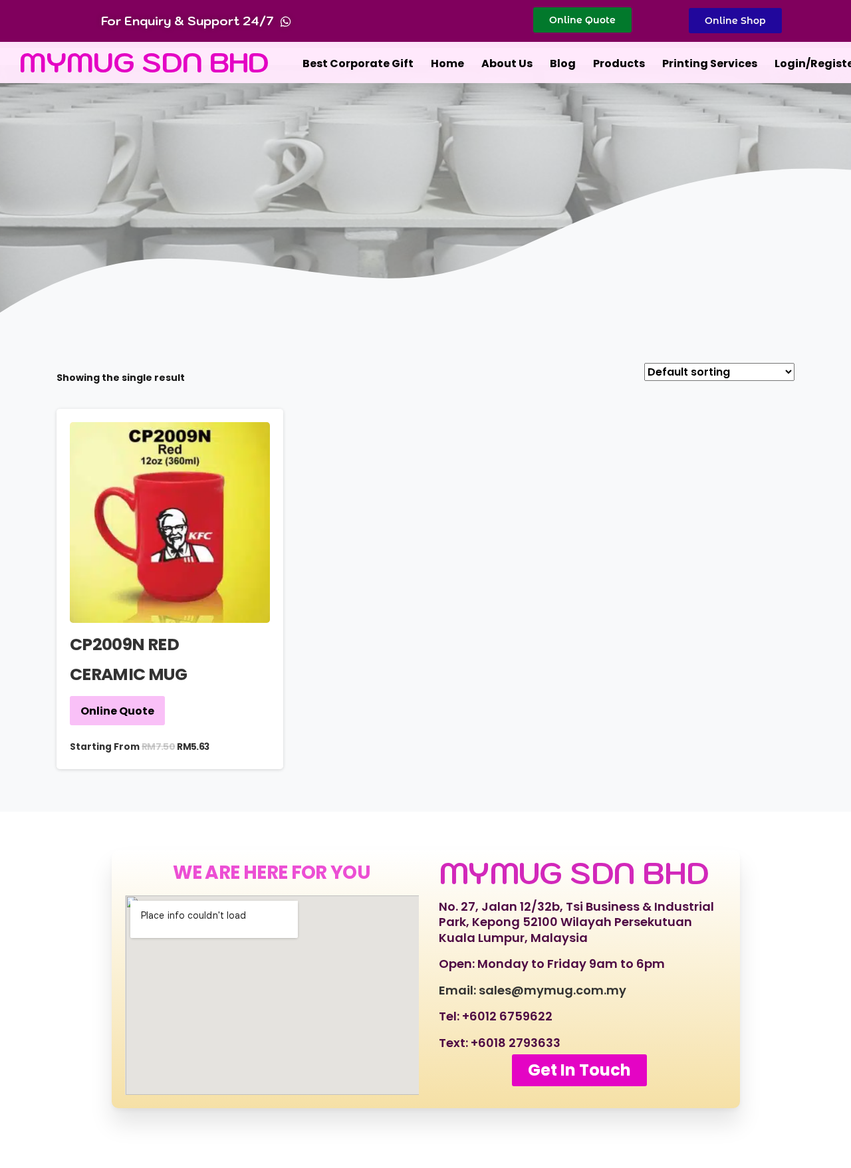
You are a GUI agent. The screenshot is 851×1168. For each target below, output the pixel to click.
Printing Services (709, 63)
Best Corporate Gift (358, 63)
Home (447, 63)
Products (619, 63)
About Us (507, 63)
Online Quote (117, 711)
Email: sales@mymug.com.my (532, 990)
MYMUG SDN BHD (144, 62)
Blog (563, 63)
